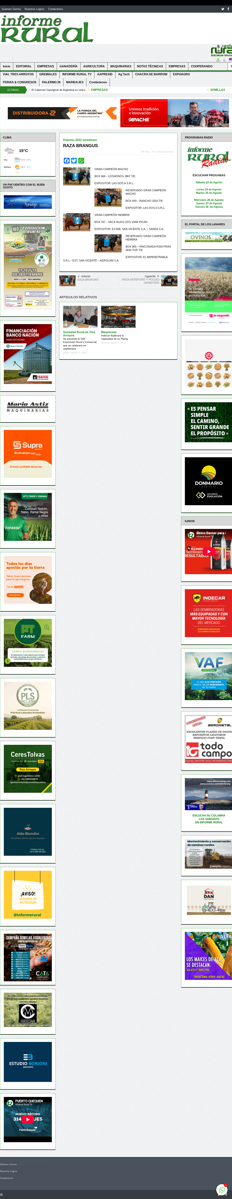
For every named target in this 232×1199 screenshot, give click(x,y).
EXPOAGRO (181, 74)
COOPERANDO (201, 66)
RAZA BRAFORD (88, 279)
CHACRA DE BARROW (151, 74)
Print (147, 152)
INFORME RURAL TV (77, 74)
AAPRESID (105, 74)
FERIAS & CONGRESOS (19, 82)
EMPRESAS (45, 66)
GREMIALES (48, 74)
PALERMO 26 (51, 82)
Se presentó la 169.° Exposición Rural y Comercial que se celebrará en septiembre (80, 340)
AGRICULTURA (94, 66)
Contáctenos (55, 8)
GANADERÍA (69, 66)
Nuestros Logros (34, 8)
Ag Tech (124, 74)
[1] (222, 1191)
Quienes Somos (11, 8)
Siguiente (150, 276)
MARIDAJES (75, 82)
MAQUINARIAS (120, 66)
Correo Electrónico (164, 152)
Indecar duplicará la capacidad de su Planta (114, 335)
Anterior (85, 276)
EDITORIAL (24, 66)
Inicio (6, 66)
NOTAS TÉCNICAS (150, 66)
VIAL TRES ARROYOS (18, 74)
